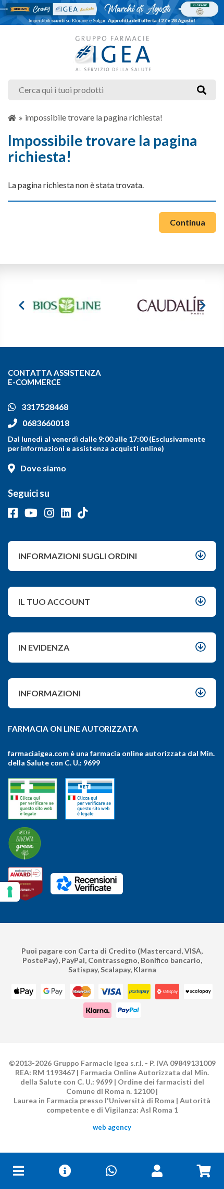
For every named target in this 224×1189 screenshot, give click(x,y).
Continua (187, 222)
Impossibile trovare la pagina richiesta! (94, 117)
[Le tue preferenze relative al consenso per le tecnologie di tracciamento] (10, 892)
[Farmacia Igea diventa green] (25, 843)
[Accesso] (157, 1170)
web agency (112, 1127)
